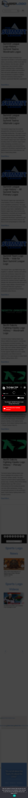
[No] (26, 792)
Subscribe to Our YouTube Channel (13, 408)
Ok (14, 795)
